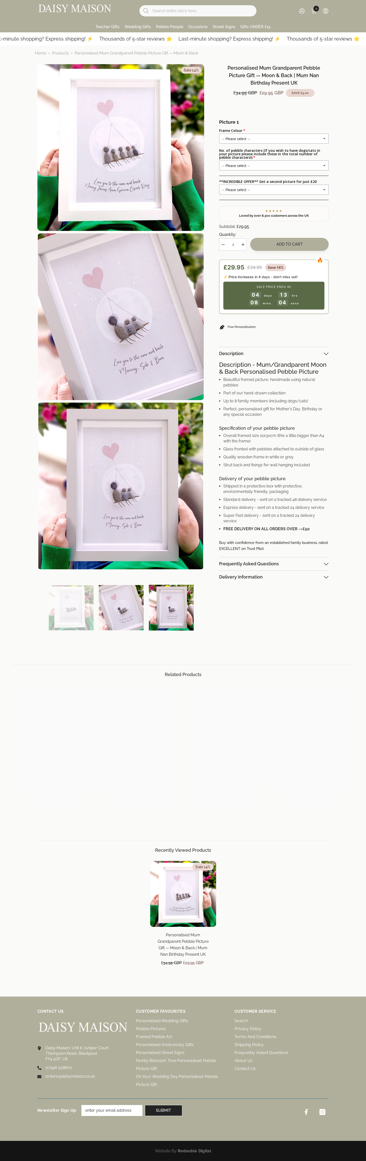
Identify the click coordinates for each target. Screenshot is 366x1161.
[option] (71, 607)
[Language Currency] (326, 11)
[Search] (197, 10)
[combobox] (202, 10)
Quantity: (227, 234)
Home (40, 53)
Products (60, 53)
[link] (53, 798)
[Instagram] (322, 1112)
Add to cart (289, 244)
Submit (163, 1110)
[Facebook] (306, 1112)
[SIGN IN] (302, 11)
